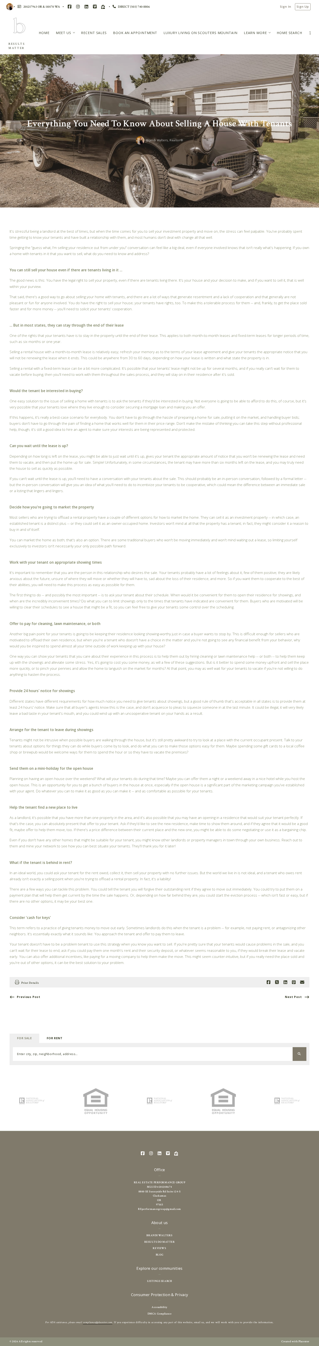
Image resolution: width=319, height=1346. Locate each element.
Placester (303, 1341)
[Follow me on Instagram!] (78, 7)
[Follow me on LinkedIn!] (86, 7)
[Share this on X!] (277, 982)
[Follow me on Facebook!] (69, 7)
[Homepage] (19, 28)
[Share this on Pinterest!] (294, 982)
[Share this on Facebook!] (268, 982)
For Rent (55, 1038)
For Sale (24, 1038)
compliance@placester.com (97, 1322)
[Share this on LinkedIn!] (285, 982)
